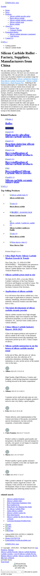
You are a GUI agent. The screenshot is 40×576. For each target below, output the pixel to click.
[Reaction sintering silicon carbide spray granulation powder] (9, 141)
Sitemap (11, 550)
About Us (8, 26)
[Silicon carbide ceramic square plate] (10, 177)
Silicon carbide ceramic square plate (18, 181)
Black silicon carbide (17, 18)
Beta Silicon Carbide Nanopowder (13, 81)
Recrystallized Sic (13, 505)
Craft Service (14, 36)
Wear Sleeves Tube (16, 245)
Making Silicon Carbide (9, 556)
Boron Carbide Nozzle (18, 215)
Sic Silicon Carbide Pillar (16, 509)
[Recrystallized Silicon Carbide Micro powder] (7, 168)
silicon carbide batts (17, 198)
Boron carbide (15, 24)
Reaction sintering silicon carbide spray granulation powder (19, 145)
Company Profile (16, 30)
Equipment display (11, 32)
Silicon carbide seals (17, 22)
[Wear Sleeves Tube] (18, 242)
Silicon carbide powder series (20, 16)
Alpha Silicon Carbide (15, 511)
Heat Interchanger (13, 515)
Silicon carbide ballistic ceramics (21, 20)
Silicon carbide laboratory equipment (23, 34)
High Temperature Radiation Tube (19, 503)
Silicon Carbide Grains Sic (16, 513)
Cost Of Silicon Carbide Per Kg (25, 554)
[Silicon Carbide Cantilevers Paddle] (22, 225)
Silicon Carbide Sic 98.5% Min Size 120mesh (19, 518)
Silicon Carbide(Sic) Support (27, 79)
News (7, 12)
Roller (9, 123)
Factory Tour (14, 28)
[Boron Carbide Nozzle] (21, 212)
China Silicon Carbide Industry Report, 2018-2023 (19, 328)
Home (7, 10)
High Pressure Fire (17, 83)
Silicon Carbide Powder (9, 552)
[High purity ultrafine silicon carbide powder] (9, 132)
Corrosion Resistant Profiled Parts (19, 521)
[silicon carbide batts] (19, 195)
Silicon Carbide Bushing (27, 552)
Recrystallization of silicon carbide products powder (19, 155)
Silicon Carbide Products (15, 499)
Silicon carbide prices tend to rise (20, 275)
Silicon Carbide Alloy (14, 501)
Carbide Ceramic (7, 554)
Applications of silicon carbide (19, 291)
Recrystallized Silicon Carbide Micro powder (18, 172)
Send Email (5, 562)
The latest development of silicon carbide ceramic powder (20, 309)
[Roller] (9, 119)
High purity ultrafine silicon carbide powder (18, 135)
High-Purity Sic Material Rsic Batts (19, 507)
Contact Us (9, 38)
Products (8, 14)
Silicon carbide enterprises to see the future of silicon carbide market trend (21, 348)
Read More (9, 128)
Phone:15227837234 (12, 538)
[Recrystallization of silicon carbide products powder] (9, 150)
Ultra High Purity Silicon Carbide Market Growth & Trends (20, 257)
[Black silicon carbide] (13, 204)
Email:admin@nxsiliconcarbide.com (18, 540)
